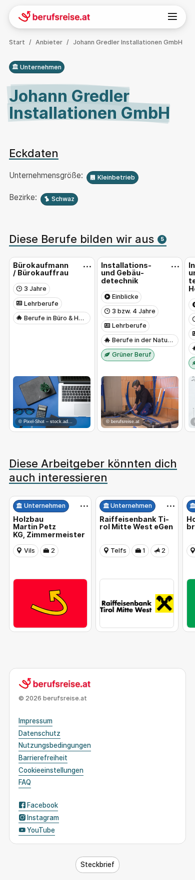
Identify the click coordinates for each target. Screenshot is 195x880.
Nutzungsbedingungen (54, 745)
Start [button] (17, 42)
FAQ (24, 782)
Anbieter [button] (49, 42)
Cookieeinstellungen (51, 770)
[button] (98, 865)
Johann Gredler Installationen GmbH (127, 42)
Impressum (35, 721)
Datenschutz (39, 733)
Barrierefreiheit (43, 758)
